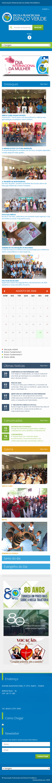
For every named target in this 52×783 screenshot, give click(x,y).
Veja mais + (44, 84)
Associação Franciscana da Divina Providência (21, 3)
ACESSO (45, 9)
